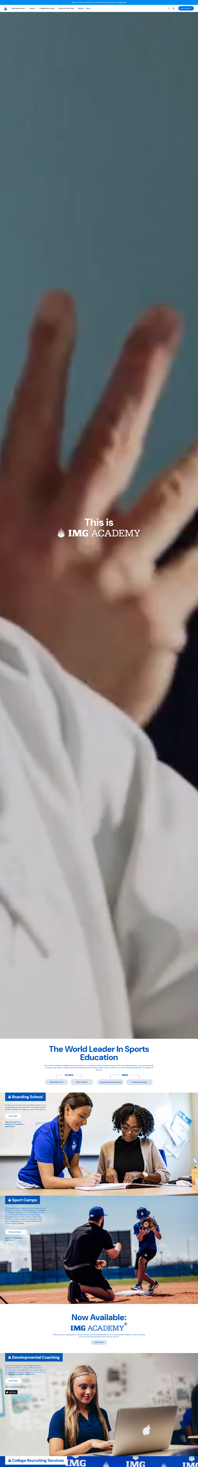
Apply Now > (10, 1126)
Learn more (13, 1116)
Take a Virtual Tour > (13, 1122)
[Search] (169, 8)
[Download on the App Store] (11, 1392)
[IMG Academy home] (6, 8)
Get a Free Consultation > (15, 1387)
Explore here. (110, 2)
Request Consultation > (15, 1124)
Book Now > (9, 1240)
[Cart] (173, 8)
